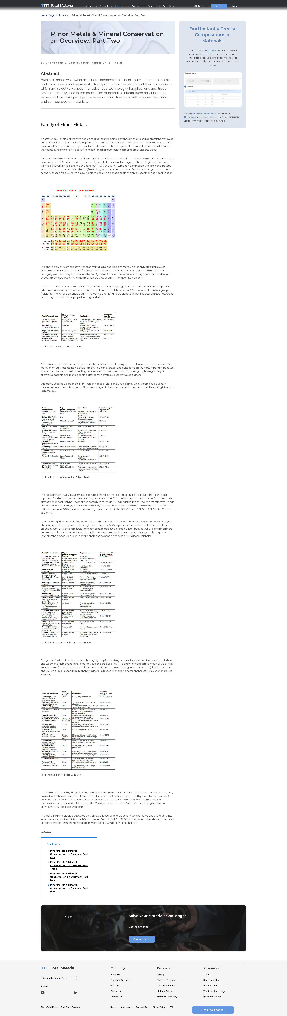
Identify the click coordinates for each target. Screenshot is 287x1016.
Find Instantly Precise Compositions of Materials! (213, 34)
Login (235, 6)
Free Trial (219, 6)
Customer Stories (166, 985)
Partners (114, 985)
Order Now (168, 6)
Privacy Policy (159, 1007)
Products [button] (105, 6)
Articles (207, 974)
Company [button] (137, 6)
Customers (116, 991)
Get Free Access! (212, 1010)
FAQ (171, 1007)
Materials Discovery (167, 996)
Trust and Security (120, 980)
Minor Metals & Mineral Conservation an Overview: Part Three (69, 865)
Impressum (126, 1007)
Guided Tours (210, 985)
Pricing (160, 974)
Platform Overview (166, 980)
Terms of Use (142, 1007)
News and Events (212, 996)
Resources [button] (121, 6)
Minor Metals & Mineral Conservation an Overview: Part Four (69, 877)
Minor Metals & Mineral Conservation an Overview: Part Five (69, 888)
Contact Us (154, 6)
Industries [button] (89, 6)
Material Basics (164, 991)
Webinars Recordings (214, 991)
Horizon (189, 117)
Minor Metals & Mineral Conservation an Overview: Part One (69, 854)
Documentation (211, 980)
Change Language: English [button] (56, 978)
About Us (115, 974)
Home (113, 1007)
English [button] (200, 6)
